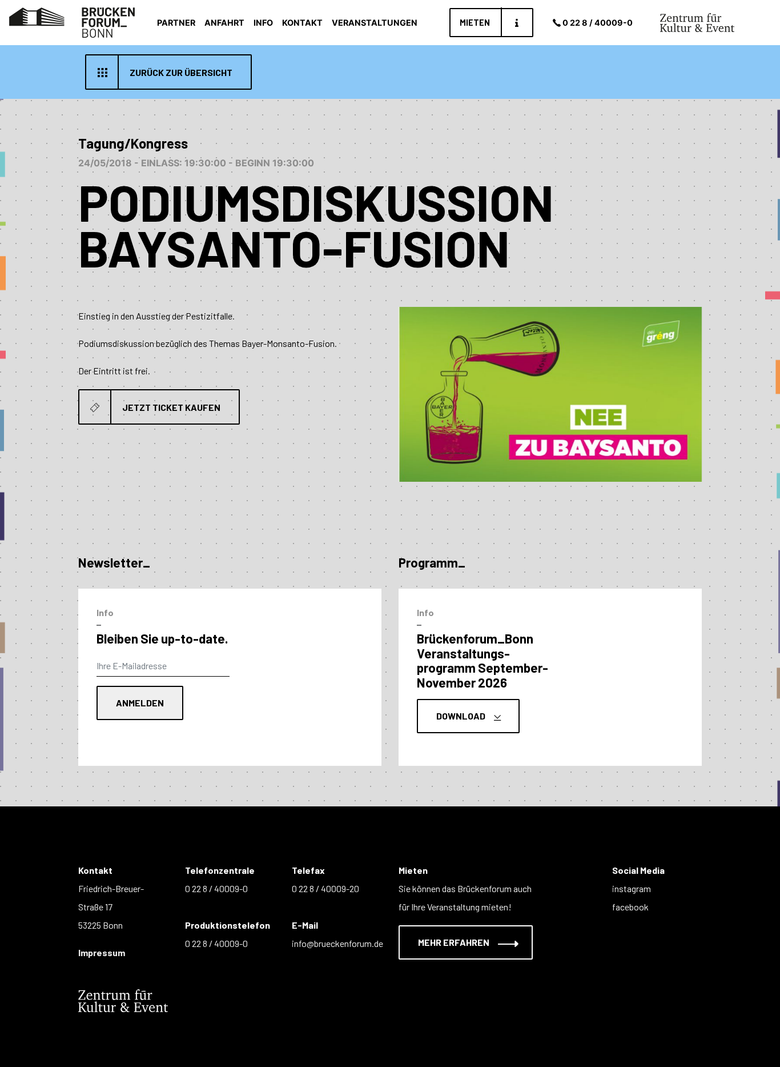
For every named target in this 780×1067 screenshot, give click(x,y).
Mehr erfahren (454, 942)
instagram (631, 888)
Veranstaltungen (374, 22)
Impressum (101, 952)
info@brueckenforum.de (337, 943)
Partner (176, 22)
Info (263, 22)
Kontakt (302, 22)
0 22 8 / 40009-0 (597, 22)
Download (461, 715)
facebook (630, 906)
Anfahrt (224, 22)
